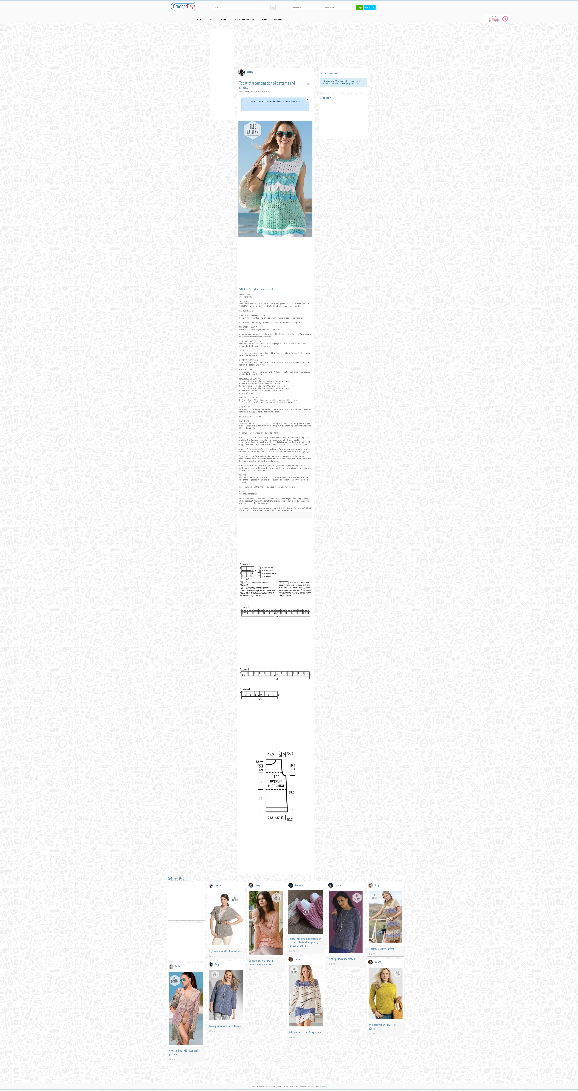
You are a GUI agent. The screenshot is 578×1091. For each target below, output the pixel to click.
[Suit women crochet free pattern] (305, 996)
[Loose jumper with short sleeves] (226, 995)
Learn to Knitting (244, 19)
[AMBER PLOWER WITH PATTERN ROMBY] (385, 994)
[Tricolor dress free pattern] (385, 917)
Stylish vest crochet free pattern (225, 951)
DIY (212, 19)
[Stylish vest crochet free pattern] (226, 918)
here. (358, 83)
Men (264, 19)
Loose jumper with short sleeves (225, 1026)
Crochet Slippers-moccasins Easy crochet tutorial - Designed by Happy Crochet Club (305, 943)
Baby (200, 19)
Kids (223, 19)
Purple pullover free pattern (342, 959)
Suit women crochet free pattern (305, 1032)
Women (278, 19)
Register (370, 7)
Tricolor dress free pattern (381, 949)
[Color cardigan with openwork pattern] (186, 1009)
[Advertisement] (222, 74)
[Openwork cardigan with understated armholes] (266, 923)
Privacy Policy (320, 1087)
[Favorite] (214, 956)
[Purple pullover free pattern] (345, 922)
